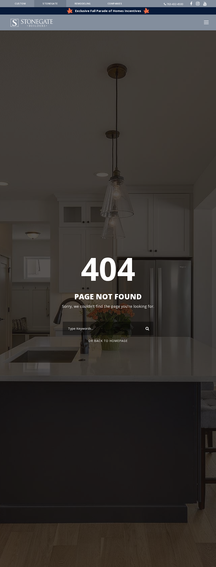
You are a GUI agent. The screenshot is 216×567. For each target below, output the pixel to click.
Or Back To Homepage (108, 341)
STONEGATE (50, 3)
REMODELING (83, 3)
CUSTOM (20, 3)
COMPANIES (115, 3)
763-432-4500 (174, 4)
